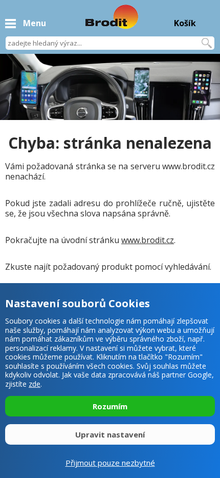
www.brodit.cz (147, 240)
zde (34, 384)
